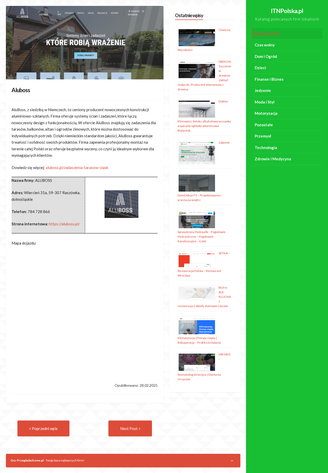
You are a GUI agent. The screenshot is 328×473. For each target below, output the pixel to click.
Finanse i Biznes (269, 79)
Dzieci (260, 67)
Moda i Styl (264, 102)
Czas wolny (265, 45)
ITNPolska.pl (287, 10)
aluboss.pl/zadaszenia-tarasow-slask (77, 167)
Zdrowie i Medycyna (273, 158)
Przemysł (263, 136)
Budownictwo (267, 33)
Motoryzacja (266, 113)
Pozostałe (264, 124)
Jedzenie (263, 90)
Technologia (266, 147)
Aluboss (21, 90)
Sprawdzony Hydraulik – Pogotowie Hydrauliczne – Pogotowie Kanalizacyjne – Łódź (201, 236)
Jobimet (224, 142)
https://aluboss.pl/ (64, 224)
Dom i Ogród (266, 56)
